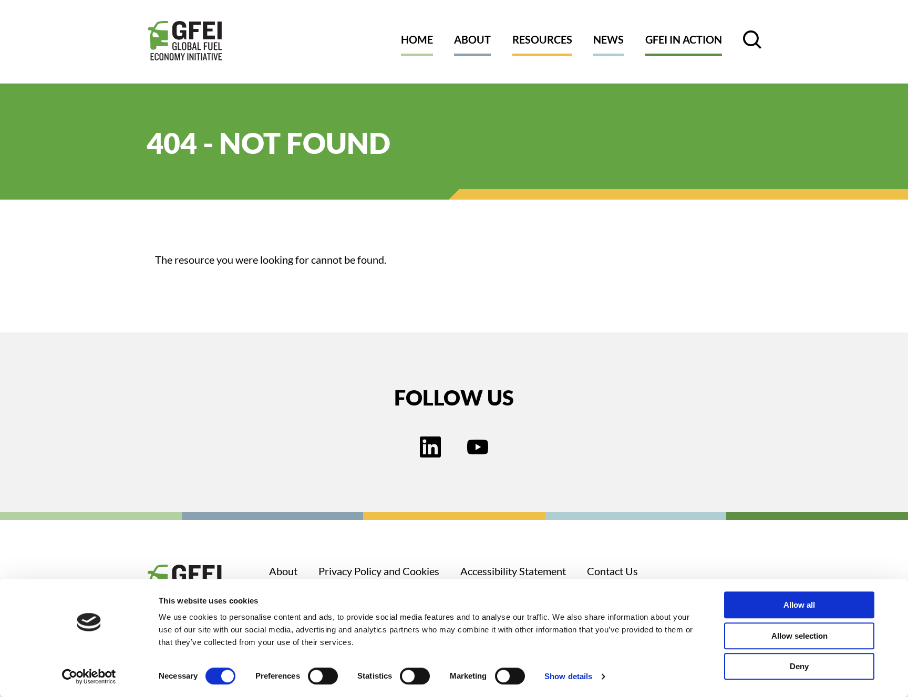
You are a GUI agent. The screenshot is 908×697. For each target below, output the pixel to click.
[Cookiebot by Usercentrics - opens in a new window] (89, 676)
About (472, 39)
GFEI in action (683, 39)
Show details (568, 676)
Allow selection (799, 635)
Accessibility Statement (513, 571)
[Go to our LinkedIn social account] (430, 448)
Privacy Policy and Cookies (378, 571)
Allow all (799, 604)
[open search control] (752, 39)
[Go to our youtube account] (477, 448)
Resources (542, 39)
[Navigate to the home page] (185, 42)
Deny (799, 666)
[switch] (323, 678)
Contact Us (612, 571)
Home (417, 39)
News (608, 39)
